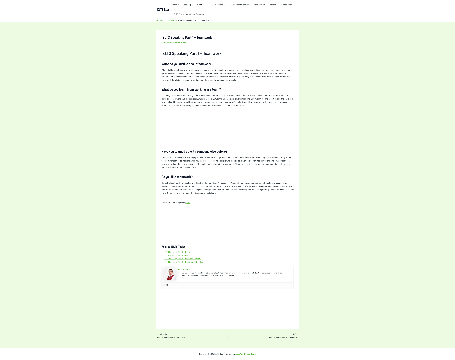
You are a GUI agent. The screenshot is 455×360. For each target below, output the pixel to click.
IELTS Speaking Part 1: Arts (176, 255)
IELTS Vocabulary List (239, 5)
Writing (200, 5)
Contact (272, 5)
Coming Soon (286, 5)
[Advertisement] (228, 127)
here (188, 202)
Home (176, 5)
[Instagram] (167, 285)
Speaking (187, 5)
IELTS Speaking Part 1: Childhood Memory (182, 258)
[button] (192, 4)
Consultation (259, 5)
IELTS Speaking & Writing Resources (189, 14)
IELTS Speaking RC (218, 5)
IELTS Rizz (162, 9)
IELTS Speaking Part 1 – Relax (177, 252)
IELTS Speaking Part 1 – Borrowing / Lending (183, 262)
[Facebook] (164, 285)
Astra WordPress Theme (245, 354)
